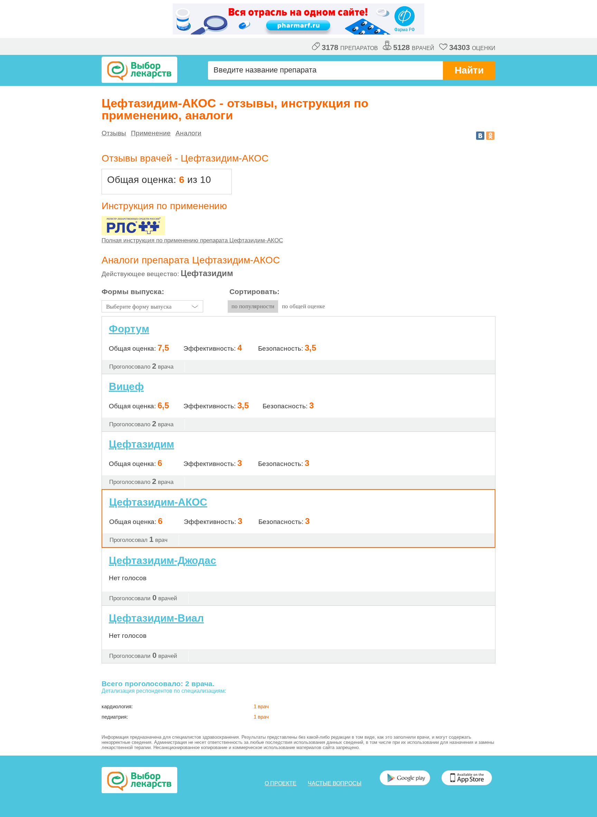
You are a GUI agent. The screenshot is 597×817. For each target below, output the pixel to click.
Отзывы (114, 133)
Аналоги (188, 133)
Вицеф (126, 386)
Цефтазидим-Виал (156, 618)
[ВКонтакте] (480, 136)
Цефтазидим (141, 444)
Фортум (129, 328)
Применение (151, 133)
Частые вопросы (334, 783)
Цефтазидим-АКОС (158, 502)
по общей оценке (303, 306)
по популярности (252, 306)
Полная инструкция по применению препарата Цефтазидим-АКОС (192, 240)
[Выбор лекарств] (139, 70)
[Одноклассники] (490, 136)
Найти (469, 70)
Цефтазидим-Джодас (162, 560)
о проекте (280, 783)
